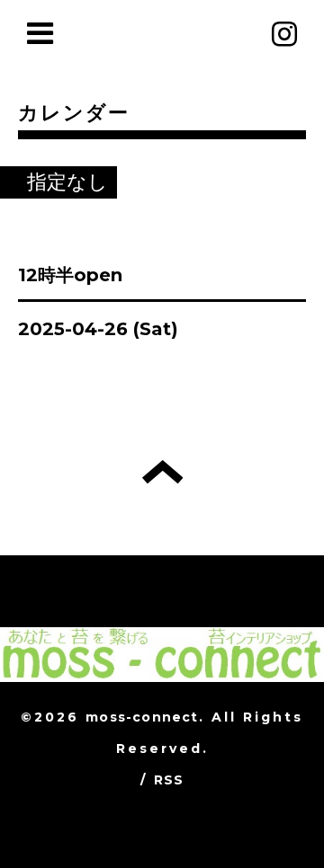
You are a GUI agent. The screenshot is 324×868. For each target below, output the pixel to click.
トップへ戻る (162, 471)
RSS (169, 780)
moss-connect (142, 717)
